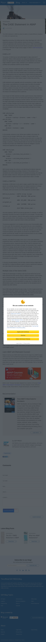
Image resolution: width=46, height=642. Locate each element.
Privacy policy (27, 343)
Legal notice (19, 343)
